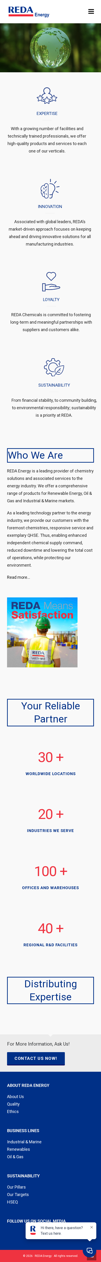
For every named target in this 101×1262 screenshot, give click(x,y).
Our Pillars (16, 1187)
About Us (15, 1096)
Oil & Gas (15, 1156)
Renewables (18, 1149)
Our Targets (18, 1194)
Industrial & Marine (24, 1141)
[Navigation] (91, 11)
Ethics (13, 1111)
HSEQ (12, 1202)
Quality (13, 1104)
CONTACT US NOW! (36, 1058)
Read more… (18, 577)
